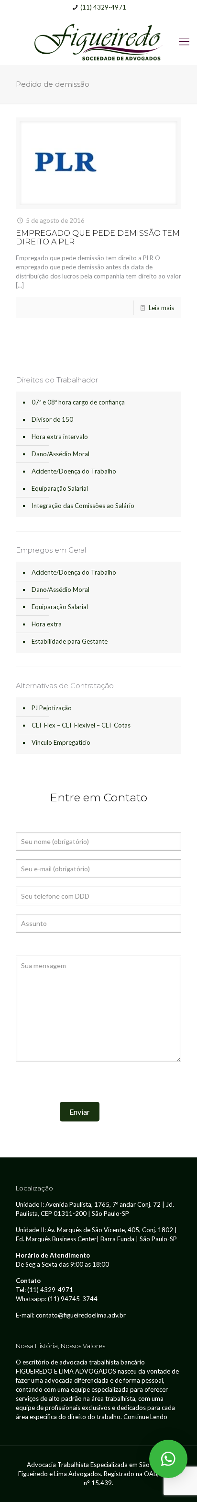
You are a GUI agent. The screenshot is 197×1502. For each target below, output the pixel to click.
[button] (168, 1459)
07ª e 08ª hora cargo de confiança (78, 402)
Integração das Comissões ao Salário (83, 505)
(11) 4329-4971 (103, 7)
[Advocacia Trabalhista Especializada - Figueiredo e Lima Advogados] (98, 41)
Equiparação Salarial (60, 488)
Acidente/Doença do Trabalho (74, 471)
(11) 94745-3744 (73, 1299)
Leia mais (161, 308)
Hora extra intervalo (60, 436)
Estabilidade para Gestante (70, 641)
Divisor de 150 (52, 419)
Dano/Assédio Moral (60, 454)
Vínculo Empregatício (61, 742)
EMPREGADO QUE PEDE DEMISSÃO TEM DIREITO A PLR (98, 237)
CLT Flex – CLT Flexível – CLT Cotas (81, 725)
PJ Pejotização (52, 708)
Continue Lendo (145, 1417)
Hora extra (47, 624)
